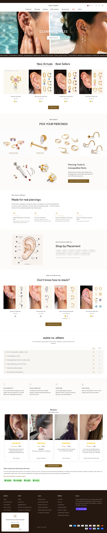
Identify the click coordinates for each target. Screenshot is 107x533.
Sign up (68, 275)
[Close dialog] (80, 249)
